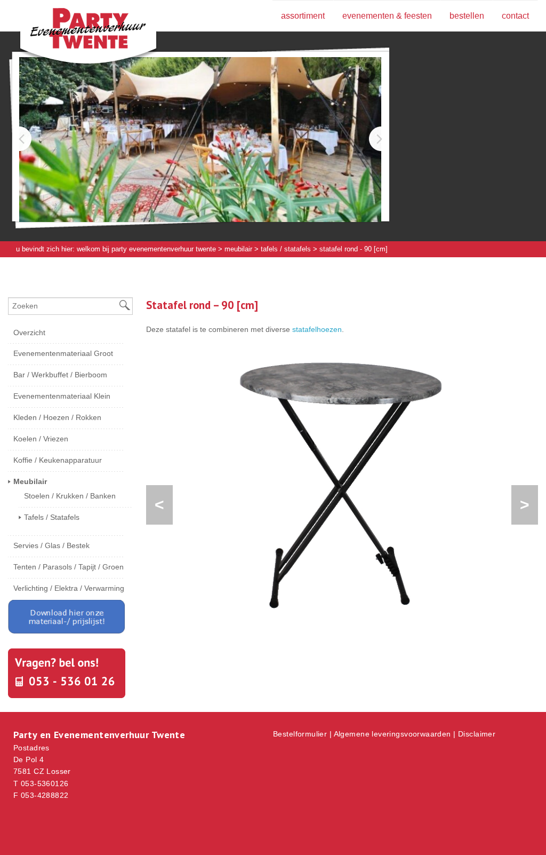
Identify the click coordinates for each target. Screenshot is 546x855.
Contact (515, 15)
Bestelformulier (300, 734)
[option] (342, 485)
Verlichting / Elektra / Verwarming (68, 588)
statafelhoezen (317, 329)
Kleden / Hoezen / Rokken (57, 417)
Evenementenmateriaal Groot (63, 353)
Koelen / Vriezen (40, 438)
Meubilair (238, 249)
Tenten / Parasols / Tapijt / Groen (68, 567)
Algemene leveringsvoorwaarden (392, 734)
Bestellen (466, 15)
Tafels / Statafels (286, 249)
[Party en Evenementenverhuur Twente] (72, 30)
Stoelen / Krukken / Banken (70, 496)
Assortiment (303, 15)
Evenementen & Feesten (387, 15)
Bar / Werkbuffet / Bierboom (60, 374)
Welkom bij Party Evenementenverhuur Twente (146, 249)
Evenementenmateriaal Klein (61, 396)
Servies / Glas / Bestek (51, 545)
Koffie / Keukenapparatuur (57, 460)
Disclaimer (476, 734)
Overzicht (29, 332)
